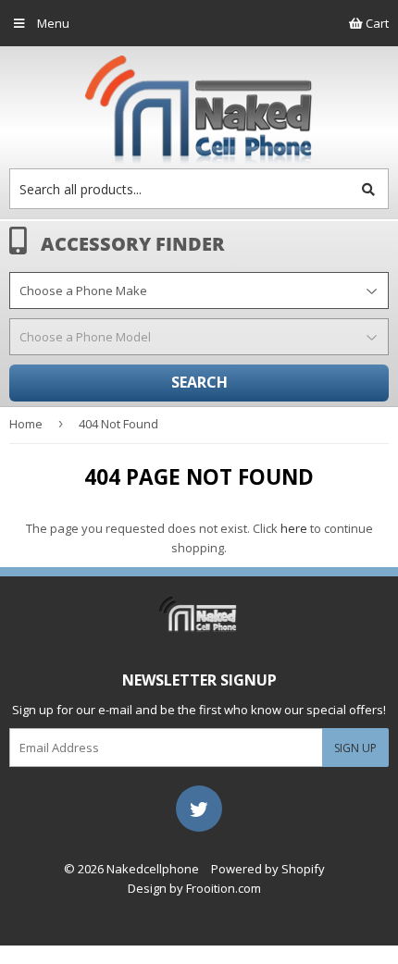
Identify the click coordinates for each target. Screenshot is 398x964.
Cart (376, 23)
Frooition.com (223, 888)
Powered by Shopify (268, 868)
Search (199, 382)
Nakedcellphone (152, 868)
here (293, 528)
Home (26, 423)
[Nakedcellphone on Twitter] (199, 807)
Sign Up (355, 748)
